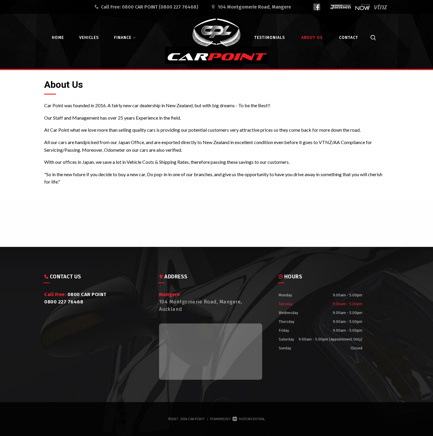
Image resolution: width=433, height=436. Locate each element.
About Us (312, 37)
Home (58, 37)
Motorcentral (252, 419)
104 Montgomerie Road (254, 7)
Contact (348, 37)
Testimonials (269, 37)
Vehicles (89, 37)
